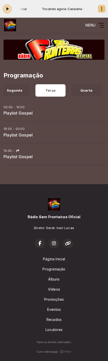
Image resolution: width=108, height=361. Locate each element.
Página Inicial (54, 259)
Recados (54, 319)
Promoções (54, 299)
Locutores (54, 329)
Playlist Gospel (18, 113)
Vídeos (54, 289)
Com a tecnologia (47, 351)
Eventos (54, 309)
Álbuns (54, 279)
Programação (53, 269)
